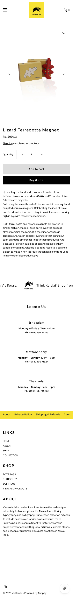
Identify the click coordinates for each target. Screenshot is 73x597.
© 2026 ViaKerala (13, 593)
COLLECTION (10, 455)
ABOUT (7, 446)
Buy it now (36, 180)
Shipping (8, 143)
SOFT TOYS (9, 483)
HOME (6, 441)
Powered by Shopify (35, 593)
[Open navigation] (15, 10)
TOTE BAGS (9, 474)
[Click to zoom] (63, 33)
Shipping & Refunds (48, 414)
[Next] (63, 74)
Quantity (8, 154)
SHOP (6, 450)
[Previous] (9, 74)
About (7, 414)
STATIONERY (10, 479)
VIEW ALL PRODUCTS (15, 488)
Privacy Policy (23, 414)
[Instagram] (5, 587)
